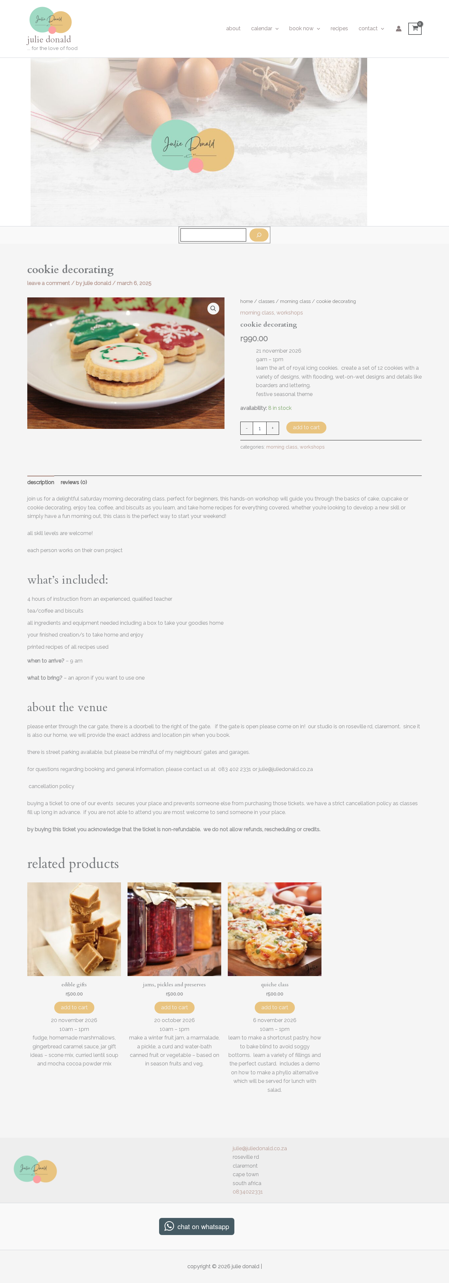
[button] (275, 28)
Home (246, 301)
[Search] (259, 235)
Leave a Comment (48, 283)
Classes (266, 301)
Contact (368, 28)
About (233, 28)
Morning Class (295, 301)
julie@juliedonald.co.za (260, 1148)
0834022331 (248, 1192)
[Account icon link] (399, 29)
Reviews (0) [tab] (74, 482)
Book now (301, 28)
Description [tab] (40, 482)
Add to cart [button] (74, 1007)
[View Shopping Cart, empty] (415, 29)
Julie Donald (49, 39)
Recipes (339, 28)
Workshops (289, 313)
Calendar (261, 28)
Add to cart (306, 427)
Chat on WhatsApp (203, 1226)
